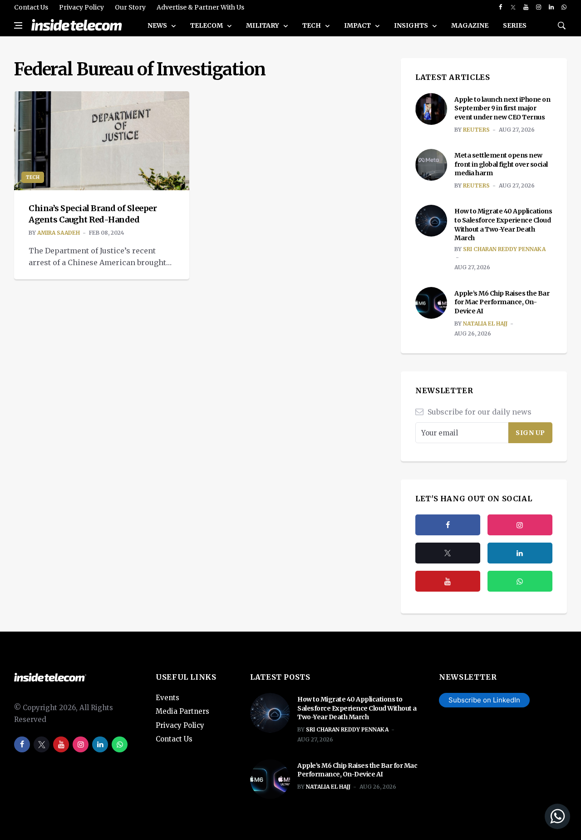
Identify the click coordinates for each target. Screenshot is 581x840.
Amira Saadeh (58, 232)
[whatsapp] (564, 7)
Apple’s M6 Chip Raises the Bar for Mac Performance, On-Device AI (501, 302)
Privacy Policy (81, 7)
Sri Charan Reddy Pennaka (504, 249)
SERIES (515, 25)
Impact (358, 25)
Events (167, 697)
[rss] (519, 553)
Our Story (130, 7)
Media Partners (182, 711)
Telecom (207, 25)
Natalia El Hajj (485, 323)
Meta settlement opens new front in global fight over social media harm (501, 164)
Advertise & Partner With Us (200, 7)
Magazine (469, 25)
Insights (411, 25)
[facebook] (500, 7)
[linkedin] (551, 7)
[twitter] (513, 7)
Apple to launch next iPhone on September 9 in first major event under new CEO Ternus (502, 108)
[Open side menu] (18, 25)
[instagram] (539, 7)
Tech (312, 25)
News (158, 25)
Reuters (476, 129)
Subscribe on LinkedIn (484, 700)
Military (263, 25)
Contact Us (31, 7)
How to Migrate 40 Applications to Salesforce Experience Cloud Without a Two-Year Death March (503, 224)
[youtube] (526, 7)
